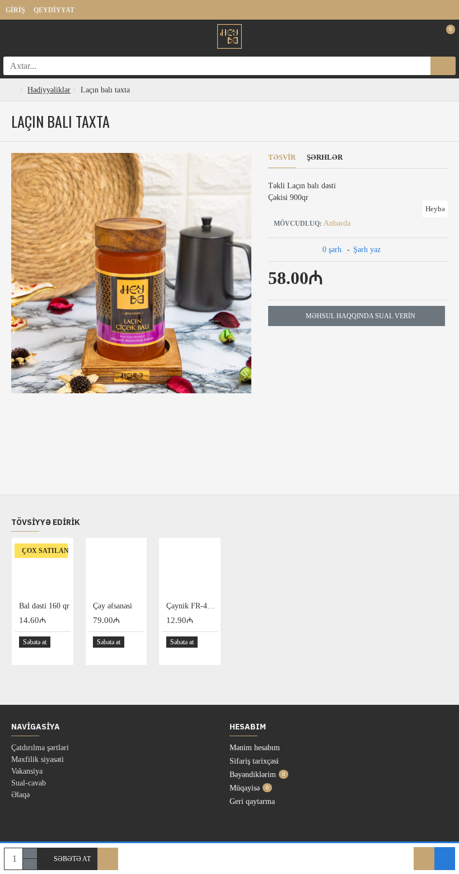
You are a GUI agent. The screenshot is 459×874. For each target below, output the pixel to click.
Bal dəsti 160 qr (44, 606)
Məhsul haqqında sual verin (360, 316)
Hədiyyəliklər (49, 90)
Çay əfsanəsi (112, 606)
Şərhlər (325, 157)
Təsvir (282, 157)
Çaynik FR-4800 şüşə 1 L (192, 606)
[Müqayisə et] (444, 858)
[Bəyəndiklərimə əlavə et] (424, 858)
